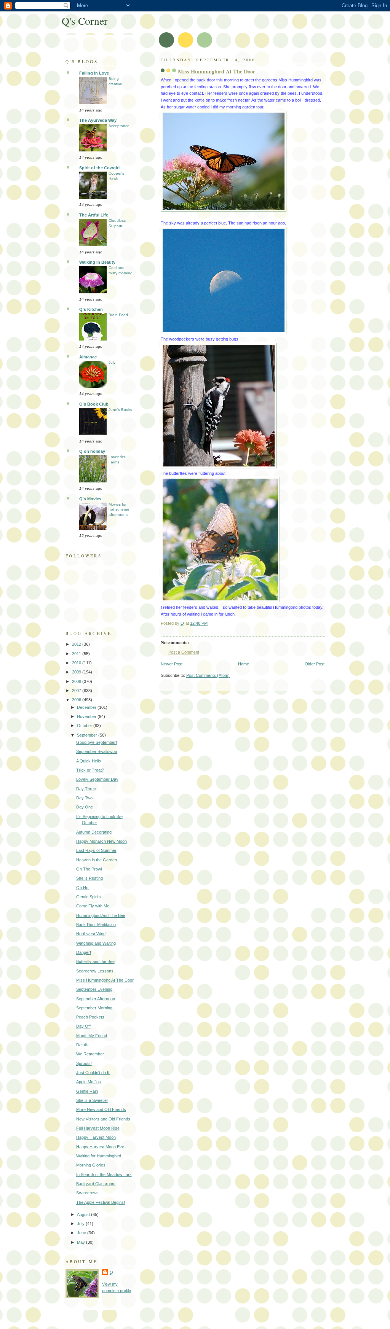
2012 (77, 644)
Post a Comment (183, 652)
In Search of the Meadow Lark (104, 1174)
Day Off (83, 1026)
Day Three (86, 788)
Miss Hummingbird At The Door (105, 980)
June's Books (120, 409)
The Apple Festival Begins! (100, 1202)
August (84, 1214)
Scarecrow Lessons (94, 971)
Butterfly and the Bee (95, 961)
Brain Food (118, 315)
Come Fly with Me (92, 906)
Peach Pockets (90, 1017)
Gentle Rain (87, 1091)
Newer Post (171, 664)
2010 (77, 663)
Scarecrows (87, 1193)
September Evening (94, 989)
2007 (77, 690)
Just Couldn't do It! (93, 1072)
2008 (77, 681)
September (87, 735)
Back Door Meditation (96, 924)
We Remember (90, 1054)
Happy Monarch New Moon (101, 841)
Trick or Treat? (90, 770)
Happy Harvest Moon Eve (100, 1146)
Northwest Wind (90, 933)
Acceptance (119, 126)
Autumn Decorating (94, 832)
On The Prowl (89, 869)
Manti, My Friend (91, 1035)
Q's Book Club (94, 404)
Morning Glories (90, 1165)
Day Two (84, 798)
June (82, 1232)
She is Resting (89, 878)
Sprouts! (84, 1063)
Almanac (88, 357)
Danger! (83, 952)
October (85, 725)
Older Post (314, 664)
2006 (77, 699)
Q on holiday (92, 451)
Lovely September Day (97, 779)
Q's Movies (90, 499)
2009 (77, 672)
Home (243, 664)
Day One (84, 807)
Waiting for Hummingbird (98, 1156)
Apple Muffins (88, 1081)
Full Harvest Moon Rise (98, 1128)
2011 (77, 653)
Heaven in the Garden (96, 860)
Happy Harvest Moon (96, 1137)
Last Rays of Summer (96, 850)
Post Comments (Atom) (208, 675)
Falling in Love (94, 73)
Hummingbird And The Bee (100, 915)
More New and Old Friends (101, 1109)
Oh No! (83, 887)
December (87, 707)
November (87, 716)
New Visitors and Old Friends (103, 1119)
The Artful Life (93, 215)
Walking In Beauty (97, 262)
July (112, 362)
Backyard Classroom (95, 1183)
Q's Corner (84, 21)
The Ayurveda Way (98, 120)
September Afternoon (95, 998)
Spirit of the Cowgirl (99, 168)
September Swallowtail (96, 751)
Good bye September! (96, 742)
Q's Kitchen (91, 309)
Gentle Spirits (88, 896)
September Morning (94, 1008)
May (81, 1242)
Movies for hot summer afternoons (119, 509)
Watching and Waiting (96, 943)
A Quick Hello (88, 761)
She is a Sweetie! (92, 1100)
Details (82, 1045)
